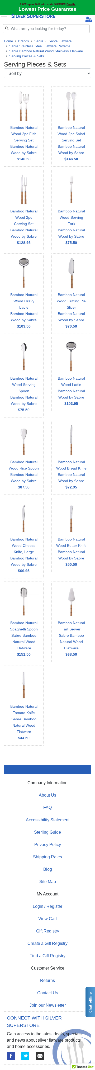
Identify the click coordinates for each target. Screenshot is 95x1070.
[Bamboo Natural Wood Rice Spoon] (23, 458)
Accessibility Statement (47, 820)
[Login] (88, 20)
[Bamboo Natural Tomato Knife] (23, 705)
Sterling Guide (47, 832)
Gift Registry (47, 931)
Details (70, 4)
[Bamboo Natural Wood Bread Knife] (71, 458)
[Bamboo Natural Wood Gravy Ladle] (23, 294)
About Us (47, 795)
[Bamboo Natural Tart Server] (71, 622)
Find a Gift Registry (47, 956)
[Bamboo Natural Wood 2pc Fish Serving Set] (23, 126)
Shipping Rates (47, 857)
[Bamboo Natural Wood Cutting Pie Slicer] (71, 294)
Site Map (47, 881)
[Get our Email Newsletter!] (40, 1056)
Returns (47, 980)
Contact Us (47, 993)
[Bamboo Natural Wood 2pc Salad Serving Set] (71, 126)
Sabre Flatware (60, 41)
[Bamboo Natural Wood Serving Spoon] (23, 377)
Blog (47, 869)
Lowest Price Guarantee (47, 9)
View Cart (47, 918)
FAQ (47, 807)
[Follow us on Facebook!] (11, 1056)
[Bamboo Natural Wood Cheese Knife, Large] (23, 538)
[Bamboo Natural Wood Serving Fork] (71, 210)
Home (8, 41)
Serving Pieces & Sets (26, 56)
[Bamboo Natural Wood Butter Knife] (71, 535)
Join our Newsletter (48, 1005)
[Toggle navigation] (4, 19)
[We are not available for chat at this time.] (90, 1002)
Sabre (38, 41)
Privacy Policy (47, 844)
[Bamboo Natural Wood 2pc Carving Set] (23, 210)
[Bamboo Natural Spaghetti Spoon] (23, 622)
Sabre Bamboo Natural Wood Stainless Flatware (46, 51)
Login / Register (47, 906)
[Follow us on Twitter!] (25, 1056)
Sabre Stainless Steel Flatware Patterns (39, 46)
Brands (23, 41)
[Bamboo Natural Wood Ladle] (71, 374)
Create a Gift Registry (47, 943)
